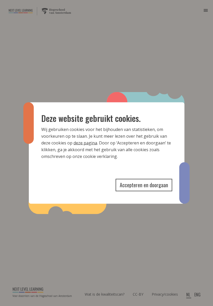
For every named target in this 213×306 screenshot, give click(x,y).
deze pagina (85, 143)
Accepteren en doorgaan (144, 185)
